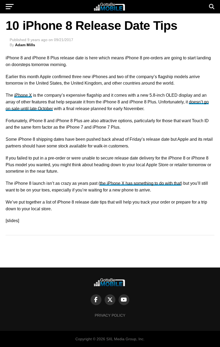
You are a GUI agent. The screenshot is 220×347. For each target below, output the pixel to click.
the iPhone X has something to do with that (140, 183)
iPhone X (23, 95)
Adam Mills (25, 45)
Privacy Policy (110, 315)
